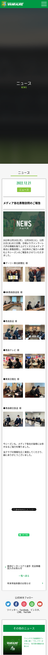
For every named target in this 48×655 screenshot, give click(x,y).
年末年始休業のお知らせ (19, 583)
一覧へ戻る (24, 575)
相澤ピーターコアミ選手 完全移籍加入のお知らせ (23, 567)
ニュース (24, 189)
